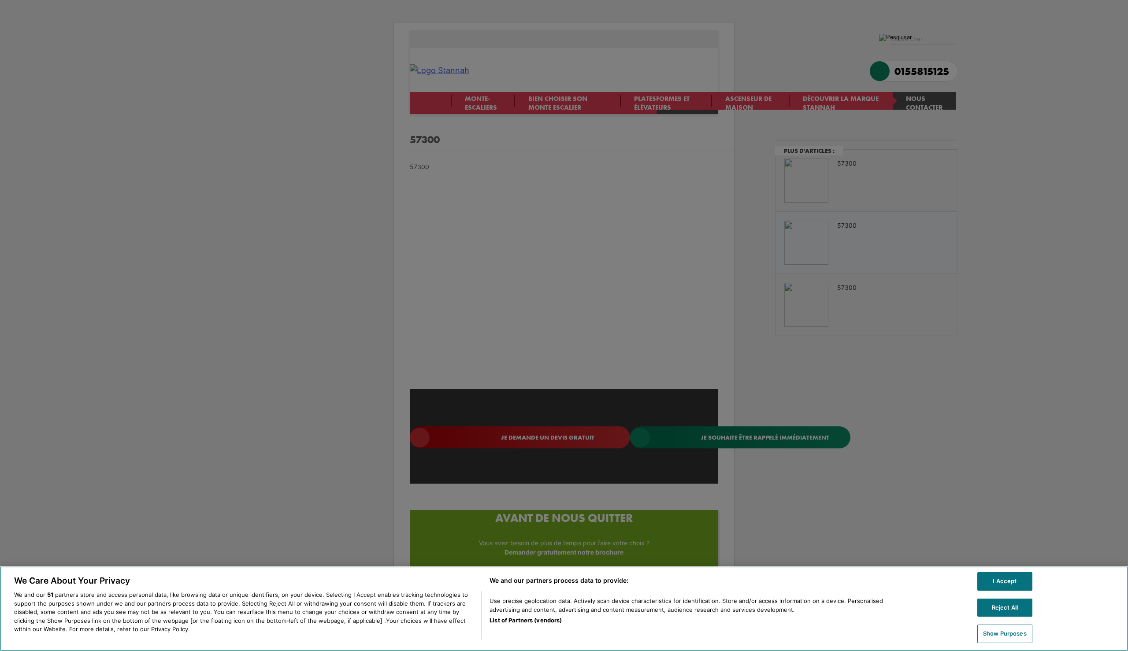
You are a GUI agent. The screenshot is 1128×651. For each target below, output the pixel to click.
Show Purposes (1005, 633)
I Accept (1005, 580)
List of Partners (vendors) (526, 620)
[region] (564, 608)
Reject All (1005, 607)
